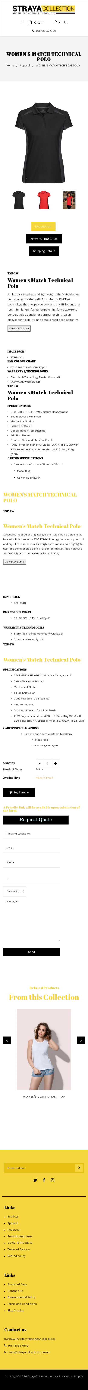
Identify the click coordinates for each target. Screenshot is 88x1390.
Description (43, 226)
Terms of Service (18, 1249)
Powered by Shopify (71, 1376)
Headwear (14, 1230)
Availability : (11, 778)
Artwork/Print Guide (44, 239)
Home (10, 65)
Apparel (25, 65)
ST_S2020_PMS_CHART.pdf (29, 367)
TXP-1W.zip (17, 357)
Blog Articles (15, 1310)
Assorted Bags (17, 1284)
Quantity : (9, 763)
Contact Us (15, 1291)
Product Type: (12, 769)
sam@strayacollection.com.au (29, 1352)
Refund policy (16, 1256)
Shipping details (44, 251)
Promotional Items (19, 1236)
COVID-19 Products (19, 1243)
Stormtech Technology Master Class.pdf (35, 377)
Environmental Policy (21, 1297)
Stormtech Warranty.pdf (25, 381)
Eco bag (12, 1216)
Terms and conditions (22, 1304)
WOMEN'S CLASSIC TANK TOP (44, 1096)
